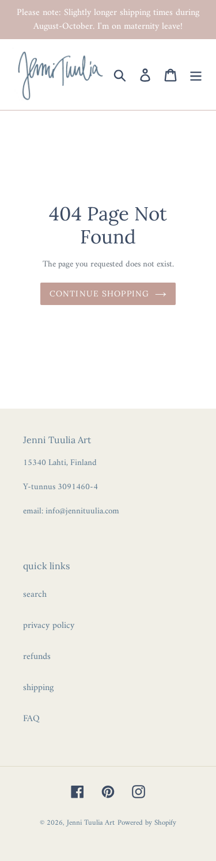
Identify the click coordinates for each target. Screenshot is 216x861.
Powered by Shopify (147, 822)
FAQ (31, 719)
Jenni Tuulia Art (91, 822)
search (35, 594)
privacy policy (48, 626)
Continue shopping (99, 293)
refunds (37, 657)
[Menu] (196, 74)
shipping (38, 688)
